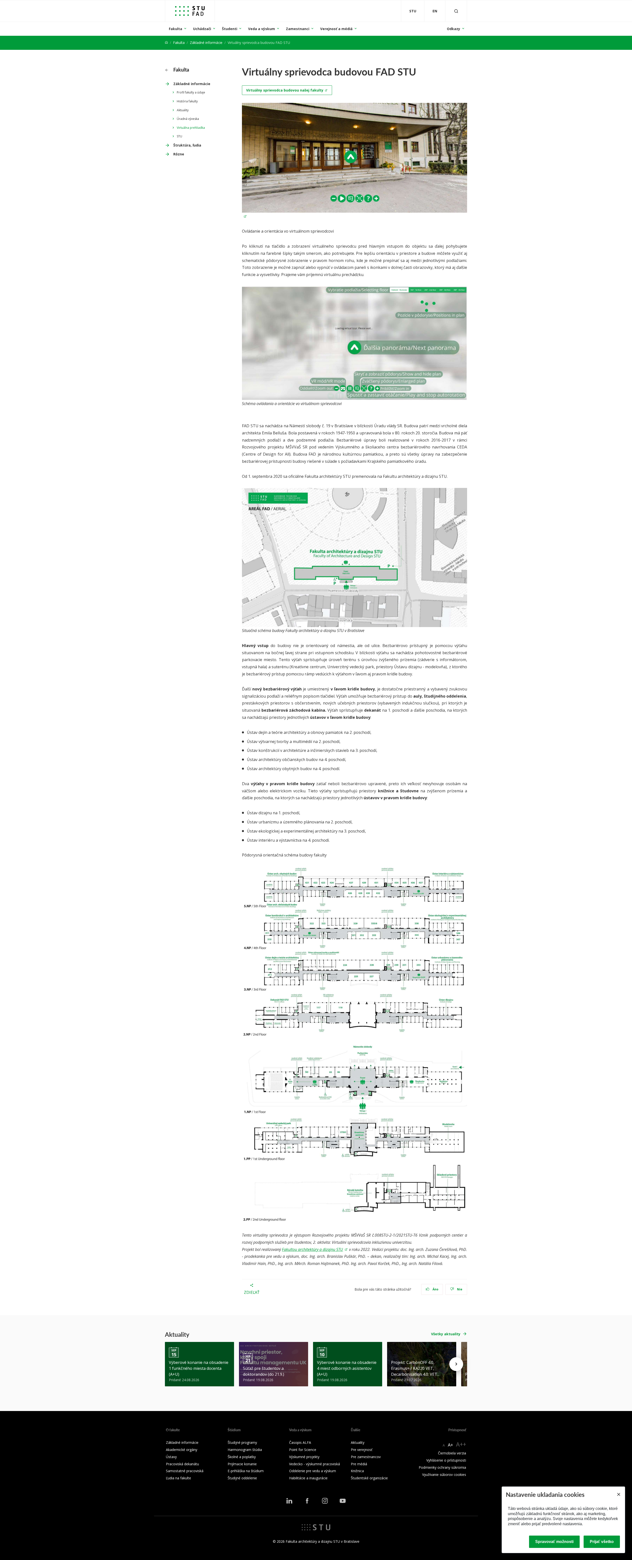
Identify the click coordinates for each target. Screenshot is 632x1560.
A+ (450, 1445)
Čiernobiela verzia (452, 1453)
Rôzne (178, 154)
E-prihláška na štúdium (246, 1470)
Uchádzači (202, 28)
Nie (459, 1289)
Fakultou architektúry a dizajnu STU (312, 1249)
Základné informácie (206, 42)
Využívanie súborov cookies (444, 1474)
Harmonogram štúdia (245, 1449)
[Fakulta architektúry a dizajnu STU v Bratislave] (190, 11)
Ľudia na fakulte (178, 1478)
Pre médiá (359, 1464)
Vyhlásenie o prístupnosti (446, 1460)
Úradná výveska (188, 119)
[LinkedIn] (289, 1501)
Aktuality (183, 110)
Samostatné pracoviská (184, 1470)
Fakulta (175, 28)
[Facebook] (307, 1501)
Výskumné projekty (304, 1456)
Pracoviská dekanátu (182, 1464)
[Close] (618, 1494)
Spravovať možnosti (554, 1542)
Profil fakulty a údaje (191, 92)
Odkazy (453, 28)
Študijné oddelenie (242, 1478)
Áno (435, 1289)
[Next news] (456, 1364)
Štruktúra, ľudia (187, 145)
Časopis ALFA (300, 1442)
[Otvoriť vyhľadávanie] (456, 11)
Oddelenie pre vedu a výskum (312, 1470)
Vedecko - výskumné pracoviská (314, 1464)
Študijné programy (242, 1442)
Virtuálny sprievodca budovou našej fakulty (284, 90)
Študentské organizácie (369, 1478)
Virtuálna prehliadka (191, 128)
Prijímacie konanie (242, 1464)
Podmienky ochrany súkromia (442, 1467)
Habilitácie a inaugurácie (308, 1478)
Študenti (229, 28)
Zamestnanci (297, 28)
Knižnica (357, 1470)
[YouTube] (343, 1501)
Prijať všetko (602, 1542)
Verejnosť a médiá (336, 28)
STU (179, 136)
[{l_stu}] (316, 1527)
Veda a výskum (261, 28)
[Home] (166, 42)
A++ (461, 1444)
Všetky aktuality (445, 1334)
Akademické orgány (181, 1449)
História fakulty (187, 101)
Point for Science (302, 1449)
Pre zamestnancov (366, 1456)
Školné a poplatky (242, 1456)
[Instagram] (325, 1501)
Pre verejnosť (361, 1449)
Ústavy (171, 1456)
